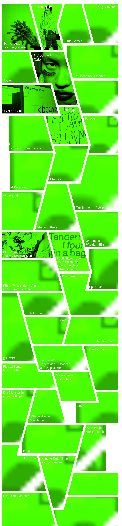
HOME (95, 2)
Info (18, 2)
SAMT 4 (116, 2)
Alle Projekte (6, 2)
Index (14, 2)
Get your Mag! (25, 2)
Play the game (35, 2)
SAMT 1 (100, 2)
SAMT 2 (105, 2)
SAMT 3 (111, 2)
